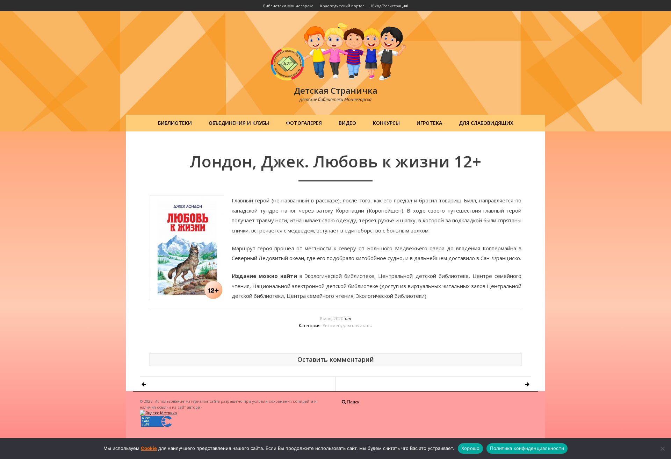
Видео (347, 123)
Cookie (149, 448)
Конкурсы (386, 123)
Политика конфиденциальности (527, 448)
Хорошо (470, 448)
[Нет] (662, 448)
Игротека (429, 123)
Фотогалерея (304, 123)
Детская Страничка (335, 90)
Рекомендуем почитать (347, 326)
